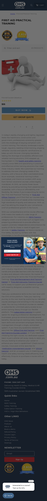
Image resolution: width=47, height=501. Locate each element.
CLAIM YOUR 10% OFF (12, 255)
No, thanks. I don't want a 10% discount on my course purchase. (12, 259)
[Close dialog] (44, 238)
